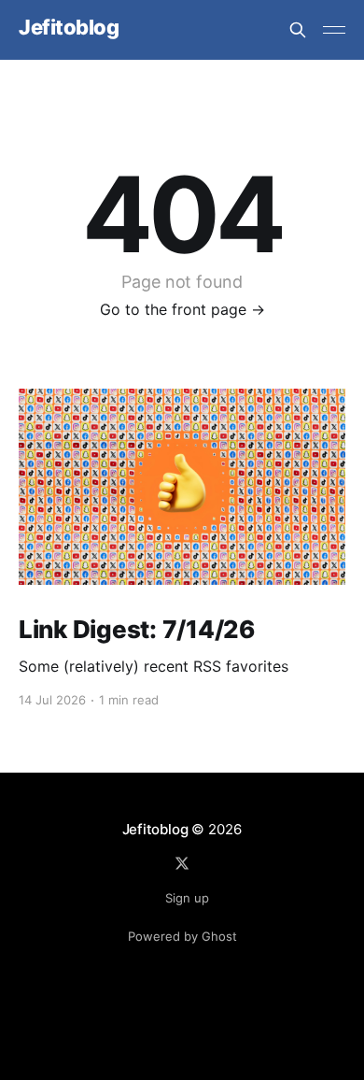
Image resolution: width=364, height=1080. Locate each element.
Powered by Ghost (182, 936)
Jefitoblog (69, 27)
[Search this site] (298, 30)
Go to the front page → (182, 309)
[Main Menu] (334, 30)
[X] (182, 863)
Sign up (187, 897)
